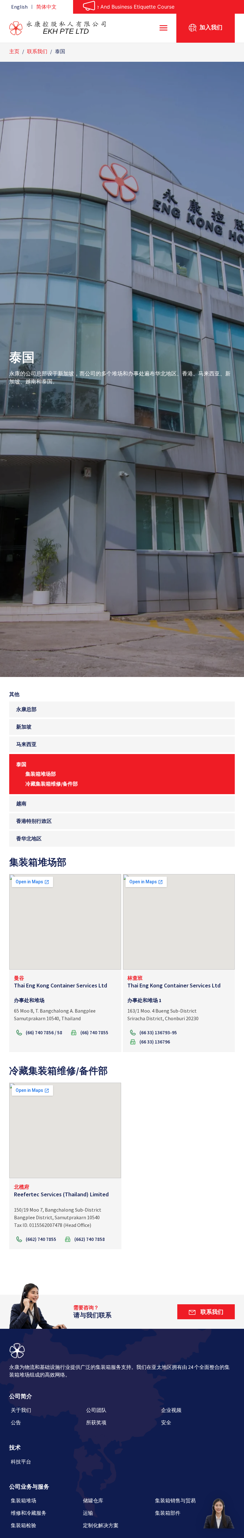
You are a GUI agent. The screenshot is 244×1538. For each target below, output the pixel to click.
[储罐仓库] (117, 1503)
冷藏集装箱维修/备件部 (51, 783)
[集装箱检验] (45, 1527)
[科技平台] (47, 1464)
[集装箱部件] (189, 1515)
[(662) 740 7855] (40, 1240)
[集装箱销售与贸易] (189, 1503)
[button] (218, 1512)
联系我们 (37, 51)
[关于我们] (47, 1412)
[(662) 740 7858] (88, 1240)
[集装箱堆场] (45, 1503)
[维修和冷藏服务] (45, 1515)
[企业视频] (197, 1412)
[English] (19, 7)
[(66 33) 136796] (153, 1042)
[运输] (117, 1515)
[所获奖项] (122, 1425)
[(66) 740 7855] (93, 1033)
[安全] (197, 1425)
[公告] (47, 1425)
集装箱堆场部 (40, 774)
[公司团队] (122, 1412)
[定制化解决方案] (117, 1527)
